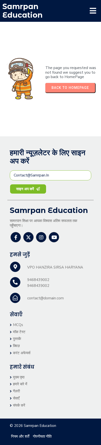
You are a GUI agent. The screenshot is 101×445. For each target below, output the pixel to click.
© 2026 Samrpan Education (33, 425)
